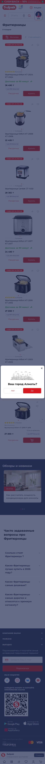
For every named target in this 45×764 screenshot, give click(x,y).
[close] (42, 368)
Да (32, 390)
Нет (13, 390)
